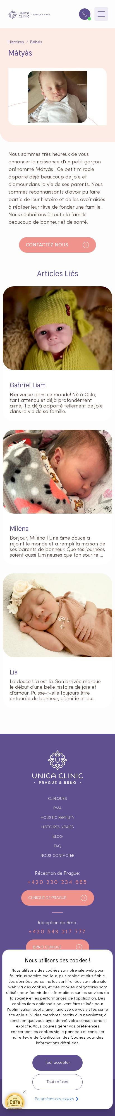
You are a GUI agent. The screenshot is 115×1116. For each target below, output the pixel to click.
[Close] (24, 1092)
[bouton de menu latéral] (101, 14)
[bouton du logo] (29, 15)
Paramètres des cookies (54, 1099)
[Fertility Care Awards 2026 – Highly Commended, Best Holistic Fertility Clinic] (14, 1101)
